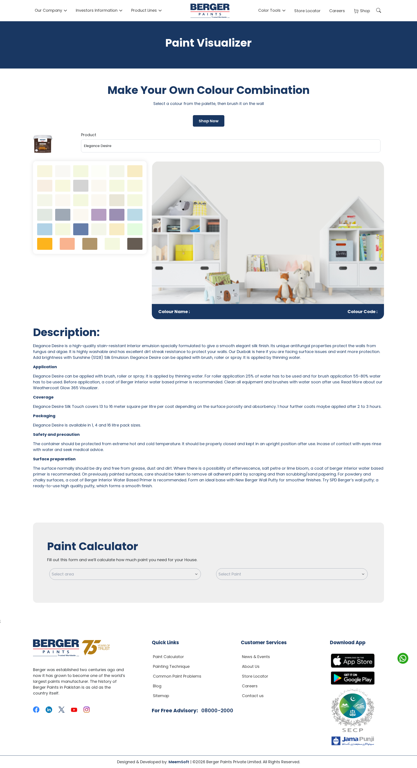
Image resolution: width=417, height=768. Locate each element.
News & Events (256, 656)
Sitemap (161, 695)
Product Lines (144, 10)
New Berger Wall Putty (257, 480)
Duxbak (244, 351)
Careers (337, 10)
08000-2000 (217, 710)
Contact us (253, 695)
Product (88, 134)
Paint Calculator (168, 656)
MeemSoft (179, 762)
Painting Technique (171, 666)
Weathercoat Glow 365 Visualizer (65, 388)
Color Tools (269, 10)
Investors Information (96, 10)
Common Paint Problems (177, 676)
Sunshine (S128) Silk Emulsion (101, 357)
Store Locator (307, 10)
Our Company (48, 10)
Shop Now (208, 121)
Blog (157, 686)
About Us (251, 666)
